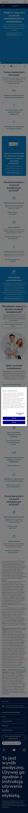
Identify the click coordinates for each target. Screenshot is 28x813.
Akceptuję (14, 422)
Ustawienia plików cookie (20, 414)
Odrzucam (14, 418)
